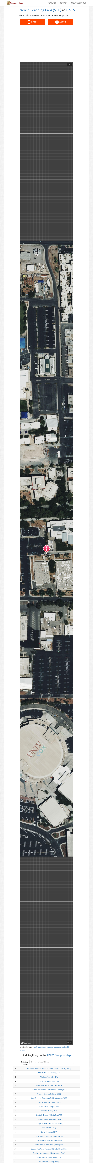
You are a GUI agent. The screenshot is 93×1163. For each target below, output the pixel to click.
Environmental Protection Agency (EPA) (49, 1144)
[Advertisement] (55, 43)
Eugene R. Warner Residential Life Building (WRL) (49, 1149)
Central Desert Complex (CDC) (49, 1106)
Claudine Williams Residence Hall (49, 1119)
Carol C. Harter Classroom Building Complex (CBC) (49, 1098)
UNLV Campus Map (59, 1055)
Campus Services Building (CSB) (49, 1094)
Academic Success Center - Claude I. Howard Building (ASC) (49, 1068)
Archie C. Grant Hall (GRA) (49, 1081)
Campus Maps (16, 3)
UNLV (70, 10)
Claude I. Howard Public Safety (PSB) (49, 1115)
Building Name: (24, 1063)
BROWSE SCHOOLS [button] (78, 3)
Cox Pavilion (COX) (49, 1128)
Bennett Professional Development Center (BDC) (49, 1089)
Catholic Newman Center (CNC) (49, 1102)
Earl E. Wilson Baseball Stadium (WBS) (49, 1136)
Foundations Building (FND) (49, 1161)
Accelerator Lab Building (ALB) (49, 1073)
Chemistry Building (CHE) (49, 1111)
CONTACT (63, 3)
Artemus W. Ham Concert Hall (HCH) (49, 1085)
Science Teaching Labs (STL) (39, 10)
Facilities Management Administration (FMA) (49, 1153)
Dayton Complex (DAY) (49, 1132)
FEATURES (52, 3)
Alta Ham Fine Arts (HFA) (49, 1077)
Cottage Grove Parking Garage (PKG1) (49, 1123)
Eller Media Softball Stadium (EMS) (49, 1140)
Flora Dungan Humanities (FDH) (49, 1157)
